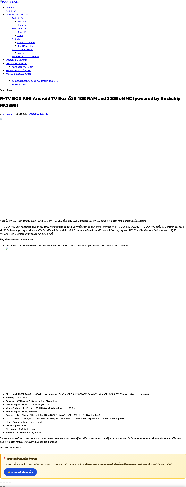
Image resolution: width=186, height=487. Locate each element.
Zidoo (20, 35)
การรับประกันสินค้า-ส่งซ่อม (19, 74)
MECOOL (21, 21)
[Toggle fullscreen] (7, 482)
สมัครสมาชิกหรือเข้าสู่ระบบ (18, 70)
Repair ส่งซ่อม (19, 84)
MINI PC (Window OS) (22, 49)
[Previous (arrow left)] (1, 486)
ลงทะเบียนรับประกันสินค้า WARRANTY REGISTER (35, 81)
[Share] (4, 482)
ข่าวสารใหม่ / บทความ (16, 60)
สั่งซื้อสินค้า (11, 11)
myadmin (8, 114)
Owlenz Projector (26, 42)
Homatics (22, 25)
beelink (21, 53)
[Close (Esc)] (1, 482)
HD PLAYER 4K (19, 28)
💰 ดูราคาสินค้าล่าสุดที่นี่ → (20, 472)
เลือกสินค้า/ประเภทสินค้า (17, 14)
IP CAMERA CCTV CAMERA (25, 56)
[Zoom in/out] (10, 482)
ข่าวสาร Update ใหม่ (38, 114)
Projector (16, 39)
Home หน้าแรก (13, 7)
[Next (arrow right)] (4, 486)
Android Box (18, 18)
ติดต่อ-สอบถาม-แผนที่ (16, 63)
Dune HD (21, 32)
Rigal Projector (25, 46)
